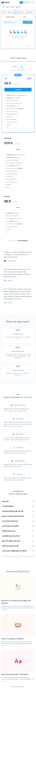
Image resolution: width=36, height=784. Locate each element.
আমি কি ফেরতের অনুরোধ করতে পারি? (10, 546)
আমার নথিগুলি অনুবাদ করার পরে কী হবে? (11, 536)
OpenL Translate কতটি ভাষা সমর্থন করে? (13, 516)
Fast (21, 2)
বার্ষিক (21, 67)
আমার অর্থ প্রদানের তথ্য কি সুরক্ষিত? (10, 526)
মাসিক (14, 67)
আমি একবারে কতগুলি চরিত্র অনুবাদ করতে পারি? (12, 511)
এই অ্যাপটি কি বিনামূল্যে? (8, 506)
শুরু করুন (18, 207)
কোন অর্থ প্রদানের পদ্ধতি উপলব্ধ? (10, 521)
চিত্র (11, 12)
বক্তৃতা (23, 12)
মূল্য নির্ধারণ (18, 7)
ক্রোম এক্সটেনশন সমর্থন (11, 119)
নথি (16, 12)
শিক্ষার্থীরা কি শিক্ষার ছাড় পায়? (8, 531)
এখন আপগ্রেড (18, 89)
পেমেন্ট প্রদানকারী (13, 240)
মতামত (23, 556)
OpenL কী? (5, 501)
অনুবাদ (3, 7)
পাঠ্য (5, 12)
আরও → (8, 232)
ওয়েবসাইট (30, 12)
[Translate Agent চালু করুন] (28, 45)
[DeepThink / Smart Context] (32, 45)
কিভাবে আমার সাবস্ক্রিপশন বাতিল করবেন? (11, 541)
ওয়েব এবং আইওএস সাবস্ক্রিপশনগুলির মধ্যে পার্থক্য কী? (14, 551)
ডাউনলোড (12, 7)
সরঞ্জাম (7, 7)
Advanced (26, 2)
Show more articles (18, 687)
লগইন (33, 2)
